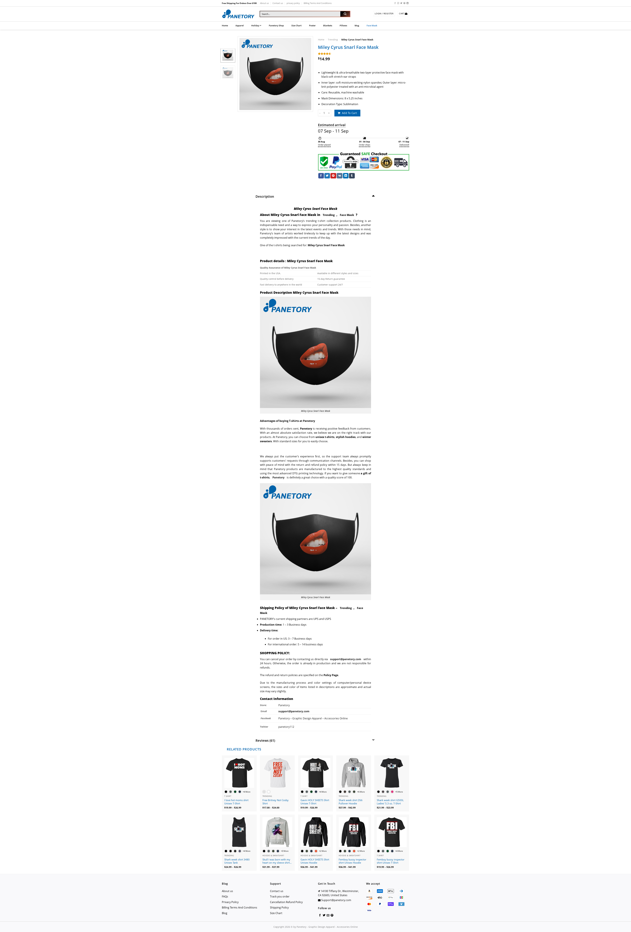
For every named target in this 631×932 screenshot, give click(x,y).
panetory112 (286, 727)
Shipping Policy (279, 907)
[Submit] (345, 14)
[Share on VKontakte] (339, 176)
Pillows (343, 25)
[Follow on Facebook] (395, 3)
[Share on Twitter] (327, 176)
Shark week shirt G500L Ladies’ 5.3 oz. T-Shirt (390, 802)
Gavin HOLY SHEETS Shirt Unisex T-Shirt (315, 802)
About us (264, 3)
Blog (224, 913)
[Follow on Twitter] (401, 3)
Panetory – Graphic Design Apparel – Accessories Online (313, 718)
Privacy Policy (230, 902)
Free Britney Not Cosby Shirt (275, 802)
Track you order (280, 896)
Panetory (284, 705)
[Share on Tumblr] (352, 176)
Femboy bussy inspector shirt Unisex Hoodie (352, 861)
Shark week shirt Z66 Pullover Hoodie (350, 802)
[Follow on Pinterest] (404, 3)
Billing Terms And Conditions (318, 3)
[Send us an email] (328, 915)
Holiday (255, 25)
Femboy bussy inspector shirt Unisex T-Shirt (390, 861)
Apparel (239, 25)
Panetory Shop (276, 25)
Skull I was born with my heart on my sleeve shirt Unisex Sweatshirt (276, 861)
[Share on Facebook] (321, 176)
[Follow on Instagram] (398, 3)
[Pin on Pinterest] (333, 176)
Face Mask (372, 25)
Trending (333, 39)
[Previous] (243, 74)
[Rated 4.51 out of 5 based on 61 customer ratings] (363, 53)
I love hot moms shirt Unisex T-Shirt (236, 802)
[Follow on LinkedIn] (408, 3)
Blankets (327, 25)
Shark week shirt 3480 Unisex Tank (237, 861)
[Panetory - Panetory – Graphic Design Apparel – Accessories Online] (238, 14)
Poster (312, 25)
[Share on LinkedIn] (346, 176)
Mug (357, 25)
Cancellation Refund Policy (286, 902)
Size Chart (296, 25)
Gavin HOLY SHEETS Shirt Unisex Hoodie (315, 861)
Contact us (277, 3)
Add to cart (349, 113)
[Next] (307, 74)
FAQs (225, 896)
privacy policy (293, 3)
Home (225, 25)
